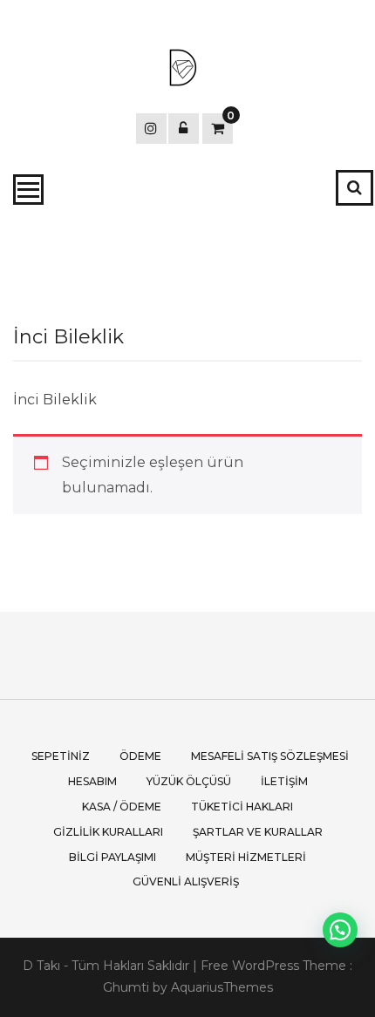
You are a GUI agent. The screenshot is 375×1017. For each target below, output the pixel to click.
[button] (340, 929)
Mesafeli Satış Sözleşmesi (270, 756)
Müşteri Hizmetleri (246, 857)
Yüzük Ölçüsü (189, 781)
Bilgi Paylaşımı (112, 857)
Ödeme (140, 756)
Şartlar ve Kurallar (258, 831)
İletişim (284, 781)
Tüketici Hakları (242, 806)
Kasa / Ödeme (121, 806)
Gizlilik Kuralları (108, 831)
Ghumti (126, 987)
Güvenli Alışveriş (186, 881)
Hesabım (92, 781)
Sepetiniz (60, 756)
